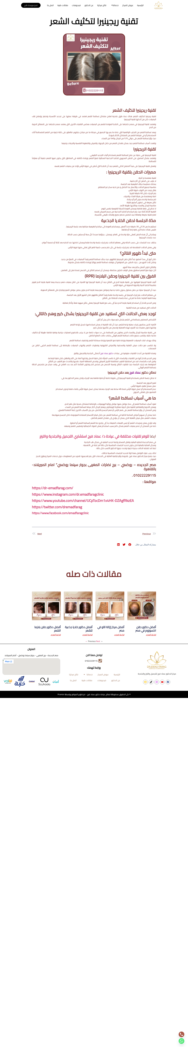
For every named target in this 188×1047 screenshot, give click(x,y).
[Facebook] (168, 682)
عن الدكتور (89, 5)
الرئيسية (140, 5)
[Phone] (181, 1034)
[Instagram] (156, 682)
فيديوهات (76, 5)
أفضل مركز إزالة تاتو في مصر (110, 628)
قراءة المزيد (151, 635)
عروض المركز (127, 5)
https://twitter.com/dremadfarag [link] (57, 507)
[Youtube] (162, 682)
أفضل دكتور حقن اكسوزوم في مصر (145, 628)
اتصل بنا (50, 5)
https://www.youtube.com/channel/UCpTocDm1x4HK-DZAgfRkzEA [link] (83, 500)
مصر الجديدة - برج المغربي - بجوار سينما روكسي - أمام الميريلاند (31, 655)
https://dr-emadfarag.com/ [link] (52, 488)
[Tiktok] (151, 682)
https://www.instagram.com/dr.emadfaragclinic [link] (68, 494)
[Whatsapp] (181, 1041)
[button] (114, 5)
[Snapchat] (145, 682)
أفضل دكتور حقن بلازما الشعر (47, 628)
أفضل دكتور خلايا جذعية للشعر (78, 628)
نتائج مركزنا (101, 5)
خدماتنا (116, 5)
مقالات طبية (62, 5)
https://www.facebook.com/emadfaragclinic (60, 513)
